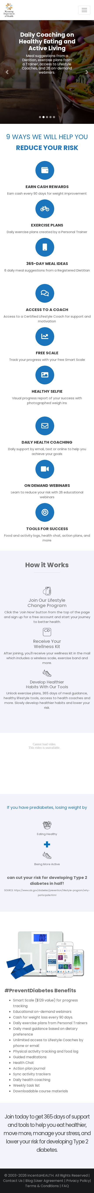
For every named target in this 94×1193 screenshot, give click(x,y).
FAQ (65, 1185)
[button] (7, 72)
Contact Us (13, 1180)
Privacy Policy (78, 1180)
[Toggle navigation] (84, 10)
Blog (29, 1180)
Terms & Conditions (42, 1185)
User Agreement (49, 1180)
